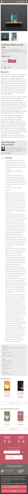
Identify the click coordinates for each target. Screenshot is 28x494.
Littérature (16, 51)
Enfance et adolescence (8, 356)
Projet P (21, 422)
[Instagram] (9, 442)
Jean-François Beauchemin (7, 393)
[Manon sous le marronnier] (20, 386)
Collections (4, 51)
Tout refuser (14, 487)
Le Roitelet (7, 392)
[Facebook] (5, 442)
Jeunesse (17, 449)
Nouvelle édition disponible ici (12, 61)
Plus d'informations (6, 483)
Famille (4, 354)
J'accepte (14, 491)
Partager (3, 66)
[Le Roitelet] (7, 386)
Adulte (10, 51)
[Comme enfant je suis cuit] (5, 36)
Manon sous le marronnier (20, 392)
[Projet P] (20, 416)
